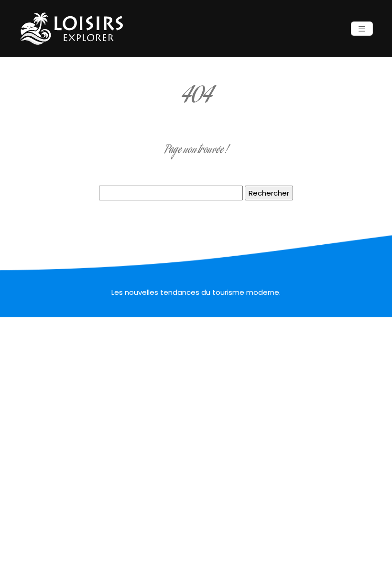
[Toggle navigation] (362, 28)
